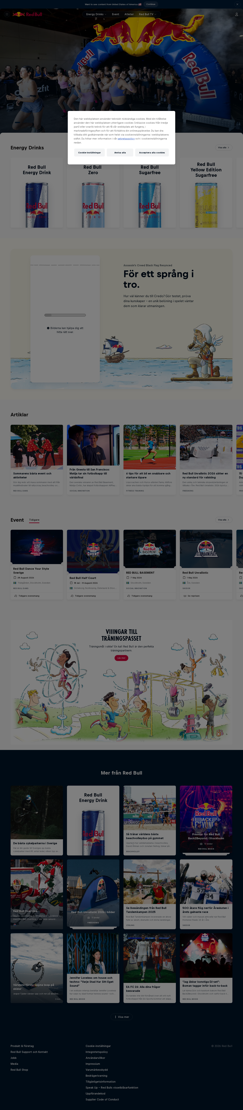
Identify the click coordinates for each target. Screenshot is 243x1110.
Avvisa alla (120, 152)
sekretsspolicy (126, 138)
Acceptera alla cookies (152, 152)
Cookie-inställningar (89, 152)
